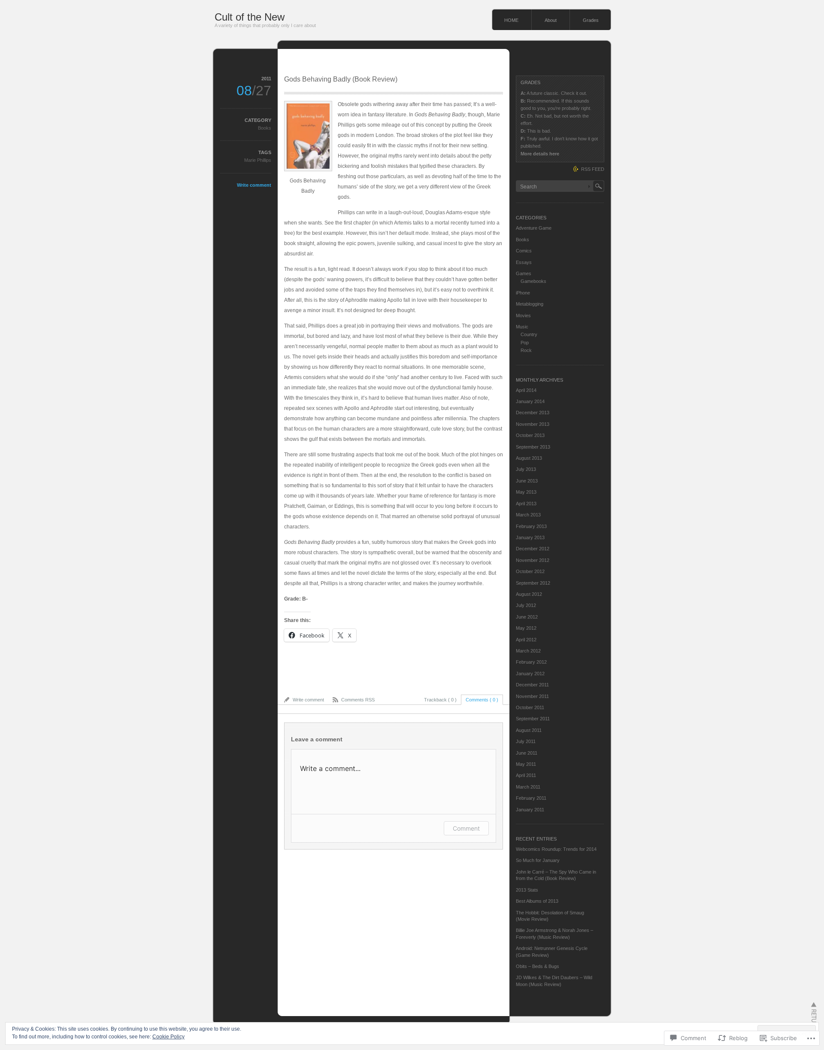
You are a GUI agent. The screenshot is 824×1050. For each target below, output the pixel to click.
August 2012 (529, 594)
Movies (523, 315)
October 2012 (530, 571)
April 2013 (526, 503)
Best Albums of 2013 (537, 901)
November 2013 (532, 424)
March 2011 (528, 786)
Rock (526, 350)
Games (523, 273)
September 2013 (533, 446)
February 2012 (531, 662)
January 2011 (530, 809)
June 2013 (527, 480)
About (551, 20)
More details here (540, 153)
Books (264, 127)
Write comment (254, 185)
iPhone (523, 292)
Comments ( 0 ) (482, 699)
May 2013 (526, 492)
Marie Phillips (257, 160)
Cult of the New (250, 17)
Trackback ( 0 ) (440, 699)
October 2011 (530, 707)
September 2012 (533, 583)
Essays (524, 262)
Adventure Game (533, 228)
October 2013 (530, 435)
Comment (466, 828)
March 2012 (528, 650)
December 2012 (532, 548)
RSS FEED (592, 169)
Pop (525, 342)
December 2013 (532, 412)
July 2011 (526, 741)
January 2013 (530, 537)
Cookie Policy (168, 1037)
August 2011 (529, 730)
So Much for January (538, 860)
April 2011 (526, 775)
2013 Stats (527, 889)
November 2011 (532, 696)
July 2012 (526, 605)
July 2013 (526, 469)
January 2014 (530, 401)
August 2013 (529, 458)
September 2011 (533, 718)
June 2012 (527, 616)
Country (529, 334)
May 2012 (526, 628)
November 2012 (532, 560)
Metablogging (529, 304)
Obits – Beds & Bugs (537, 966)
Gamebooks (533, 281)
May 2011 (526, 764)
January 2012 (530, 673)
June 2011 (526, 753)
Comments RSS (358, 699)
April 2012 (526, 639)
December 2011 (532, 684)
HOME (511, 20)
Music (522, 326)
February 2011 (531, 798)
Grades (591, 20)
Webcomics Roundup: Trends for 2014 (556, 849)
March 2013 (528, 514)
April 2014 (526, 390)
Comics (524, 250)
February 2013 (531, 526)
